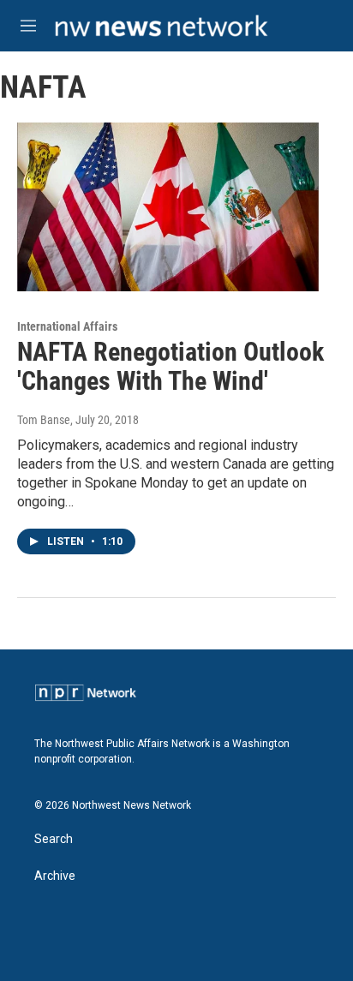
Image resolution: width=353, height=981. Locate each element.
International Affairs (67, 326)
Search (53, 839)
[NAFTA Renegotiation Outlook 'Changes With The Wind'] (168, 206)
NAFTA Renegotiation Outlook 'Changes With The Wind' (170, 367)
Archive (54, 876)
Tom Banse (43, 420)
